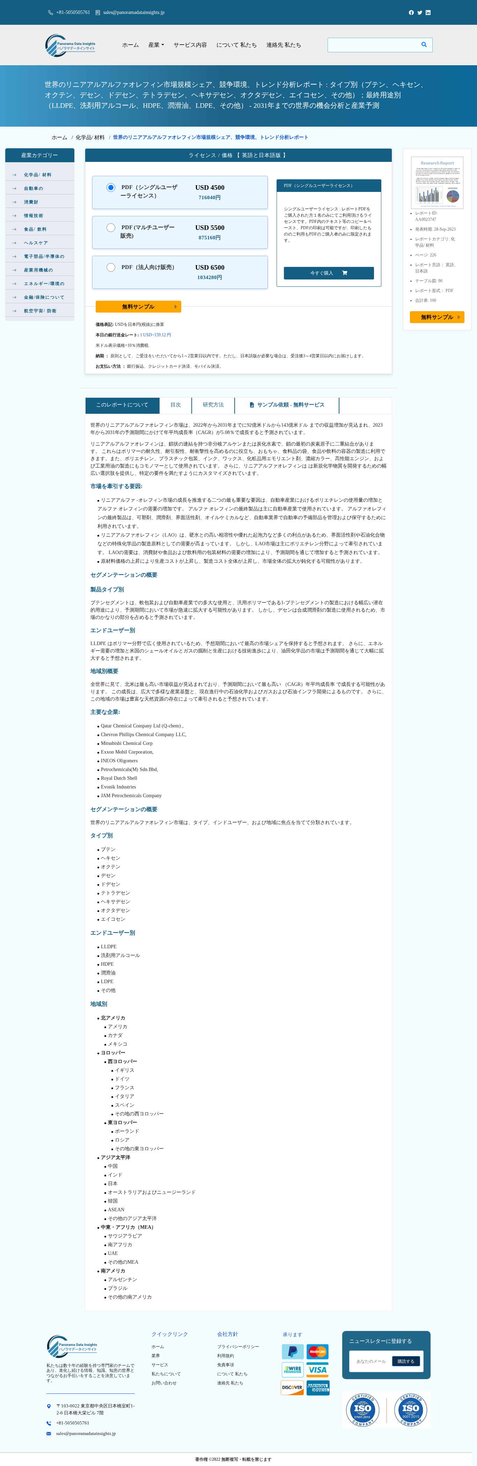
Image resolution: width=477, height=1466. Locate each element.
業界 (156, 1355)
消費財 (31, 202)
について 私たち (237, 45)
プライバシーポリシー (238, 1346)
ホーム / (64, 137)
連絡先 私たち (283, 45)
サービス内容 (190, 45)
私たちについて (166, 1373)
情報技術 (34, 215)
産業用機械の (38, 270)
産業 (154, 45)
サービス (160, 1364)
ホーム (130, 45)
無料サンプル (138, 306)
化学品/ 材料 (90, 137)
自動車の (34, 188)
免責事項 (225, 1364)
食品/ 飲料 (35, 229)
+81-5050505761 (72, 12)
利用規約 (225, 1355)
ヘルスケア (36, 242)
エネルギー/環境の (44, 283)
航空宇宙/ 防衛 (40, 310)
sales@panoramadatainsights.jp (133, 12)
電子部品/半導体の (44, 256)
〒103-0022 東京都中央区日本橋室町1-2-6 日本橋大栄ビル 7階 (95, 1409)
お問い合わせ (164, 1383)
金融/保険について (44, 297)
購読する (406, 1361)
